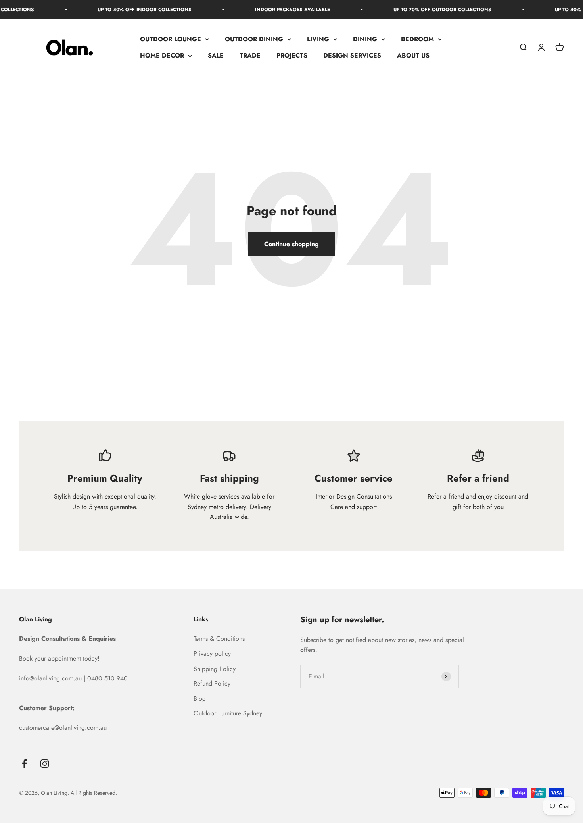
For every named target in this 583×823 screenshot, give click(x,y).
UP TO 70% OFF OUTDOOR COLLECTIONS (429, 9)
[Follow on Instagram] (44, 763)
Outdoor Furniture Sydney (228, 713)
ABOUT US (413, 55)
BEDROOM (417, 39)
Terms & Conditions (219, 638)
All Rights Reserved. (94, 793)
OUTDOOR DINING (254, 39)
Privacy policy (212, 653)
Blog (200, 698)
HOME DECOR (162, 55)
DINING (365, 39)
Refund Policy (212, 683)
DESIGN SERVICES (352, 55)
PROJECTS (291, 55)
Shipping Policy (215, 668)
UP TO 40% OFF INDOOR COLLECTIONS (131, 9)
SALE (216, 55)
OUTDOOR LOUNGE (170, 39)
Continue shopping (291, 244)
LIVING (318, 39)
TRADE (250, 55)
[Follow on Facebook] (24, 763)
